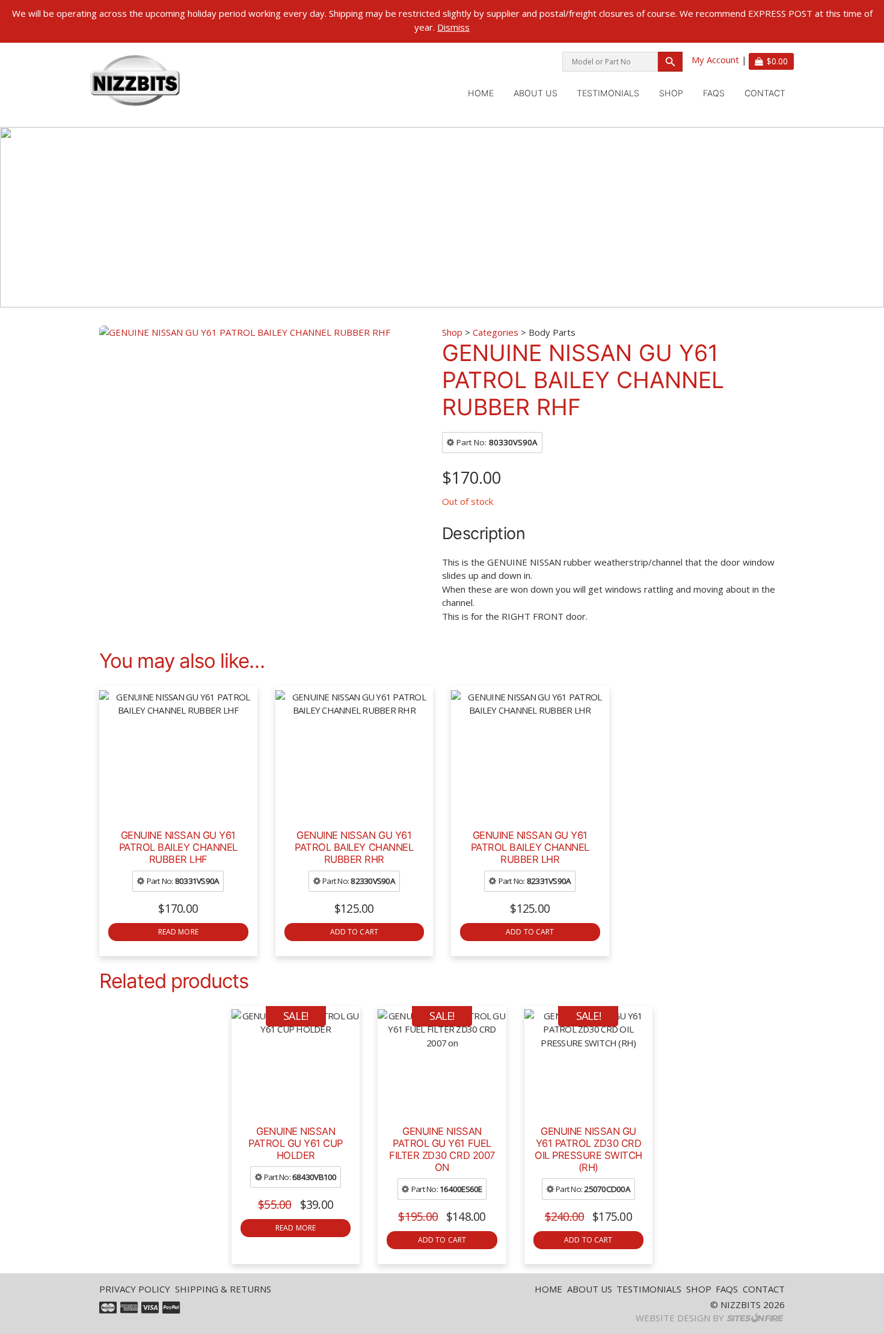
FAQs (714, 93)
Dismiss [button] (453, 27)
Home (481, 93)
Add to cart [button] (354, 932)
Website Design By (680, 1318)
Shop (671, 93)
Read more (178, 932)
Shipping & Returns (223, 1289)
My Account (715, 60)
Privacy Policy (134, 1289)
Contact (764, 93)
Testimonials (608, 93)
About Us (535, 93)
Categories (495, 332)
